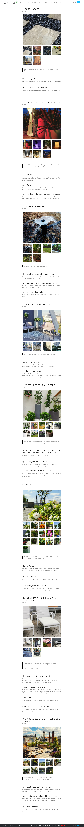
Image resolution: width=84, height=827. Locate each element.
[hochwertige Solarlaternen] (37, 154)
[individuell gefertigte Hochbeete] (42, 426)
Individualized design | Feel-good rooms (41, 720)
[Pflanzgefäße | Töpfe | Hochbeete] (42, 406)
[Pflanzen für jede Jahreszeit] (26, 541)
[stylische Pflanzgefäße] (37, 144)
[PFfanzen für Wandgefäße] (26, 533)
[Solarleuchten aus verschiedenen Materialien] (27, 154)
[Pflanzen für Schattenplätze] (42, 541)
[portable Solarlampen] (57, 144)
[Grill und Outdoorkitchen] (57, 642)
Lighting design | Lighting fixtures (42, 102)
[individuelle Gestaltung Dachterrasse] (42, 742)
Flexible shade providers (36, 304)
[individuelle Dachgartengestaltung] (26, 770)
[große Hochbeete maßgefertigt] (34, 434)
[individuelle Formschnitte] (50, 541)
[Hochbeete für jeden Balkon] (42, 434)
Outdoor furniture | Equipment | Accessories (41, 599)
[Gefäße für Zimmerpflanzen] (50, 434)
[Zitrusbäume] (58, 533)
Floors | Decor (30, 9)
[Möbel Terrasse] (27, 652)
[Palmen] (34, 525)
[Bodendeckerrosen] (42, 505)
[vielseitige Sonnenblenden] (47, 346)
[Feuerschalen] (37, 652)
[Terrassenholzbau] (27, 61)
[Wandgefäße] (34, 426)
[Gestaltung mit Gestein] (47, 51)
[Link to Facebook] (68, 2)
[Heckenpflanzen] (34, 541)
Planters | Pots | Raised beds (38, 385)
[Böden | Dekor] (42, 30)
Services (24, 11)
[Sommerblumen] (50, 533)
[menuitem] (15, 2)
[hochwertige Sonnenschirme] (57, 346)
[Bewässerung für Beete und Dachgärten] (37, 258)
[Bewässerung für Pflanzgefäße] (37, 248)
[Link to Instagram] (70, 2)
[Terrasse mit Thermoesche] (37, 51)
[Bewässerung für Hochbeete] (57, 248)
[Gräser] (34, 533)
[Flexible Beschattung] (42, 325)
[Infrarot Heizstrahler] (37, 642)
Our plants (28, 484)
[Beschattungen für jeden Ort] (37, 346)
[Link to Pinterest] (72, 2)
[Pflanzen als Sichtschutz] (42, 533)
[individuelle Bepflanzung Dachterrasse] (34, 770)
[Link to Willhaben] (78, 2)
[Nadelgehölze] (26, 549)
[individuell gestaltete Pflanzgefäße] (58, 762)
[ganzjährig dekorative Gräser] (58, 525)
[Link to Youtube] (74, 2)
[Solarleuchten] (47, 154)
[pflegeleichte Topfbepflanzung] (58, 541)
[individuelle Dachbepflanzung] (42, 762)
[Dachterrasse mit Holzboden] (57, 51)
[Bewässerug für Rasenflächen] (47, 248)
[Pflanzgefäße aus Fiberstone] (50, 426)
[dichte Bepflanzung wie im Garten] (50, 525)
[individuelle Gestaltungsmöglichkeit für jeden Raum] (42, 770)
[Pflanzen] (34, 762)
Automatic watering (33, 206)
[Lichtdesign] (42, 123)
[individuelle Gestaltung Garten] (50, 770)
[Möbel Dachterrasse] (47, 642)
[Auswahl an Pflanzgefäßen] (26, 434)
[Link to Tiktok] (76, 2)
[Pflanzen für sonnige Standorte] (42, 525)
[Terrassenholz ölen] (37, 61)
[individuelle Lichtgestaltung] (47, 144)
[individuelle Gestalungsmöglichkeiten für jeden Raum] (50, 762)
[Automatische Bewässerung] (42, 227)
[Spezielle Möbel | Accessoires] (42, 621)
